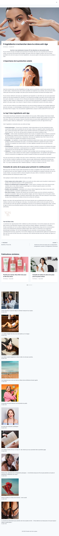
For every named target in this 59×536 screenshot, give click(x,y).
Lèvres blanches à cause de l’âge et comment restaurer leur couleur (17, 310)
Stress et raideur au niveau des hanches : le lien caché (14, 497)
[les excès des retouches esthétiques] (29, 416)
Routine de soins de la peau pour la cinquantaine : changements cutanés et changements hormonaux (46, 244)
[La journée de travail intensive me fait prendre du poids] (29, 393)
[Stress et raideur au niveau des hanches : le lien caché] (29, 487)
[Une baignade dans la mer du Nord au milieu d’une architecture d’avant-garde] (29, 369)
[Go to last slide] (3, 270)
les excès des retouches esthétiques (9, 426)
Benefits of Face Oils (6, 243)
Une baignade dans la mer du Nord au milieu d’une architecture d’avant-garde (19, 380)
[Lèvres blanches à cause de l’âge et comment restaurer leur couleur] (29, 300)
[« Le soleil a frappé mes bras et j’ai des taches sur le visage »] (29, 323)
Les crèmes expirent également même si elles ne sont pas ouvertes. (17, 357)
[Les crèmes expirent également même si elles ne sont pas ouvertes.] (29, 346)
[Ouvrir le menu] (56, 2)
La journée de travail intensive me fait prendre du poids (14, 403)
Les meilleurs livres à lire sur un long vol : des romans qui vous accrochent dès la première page (23, 449)
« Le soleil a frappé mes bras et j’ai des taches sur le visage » (15, 333)
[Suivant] (56, 270)
